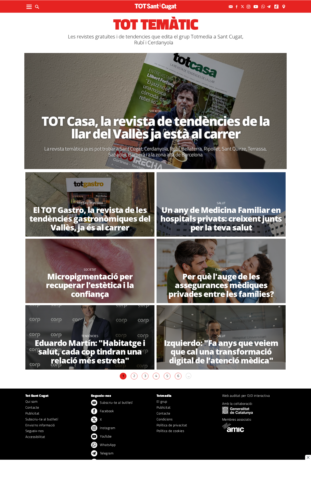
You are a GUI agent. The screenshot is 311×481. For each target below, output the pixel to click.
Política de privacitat (172, 425)
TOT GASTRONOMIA (90, 203)
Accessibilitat (35, 436)
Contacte (32, 407)
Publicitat (32, 413)
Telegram (106, 453)
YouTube (105, 436)
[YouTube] (256, 6)
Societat (155, 111)
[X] (243, 6)
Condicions (165, 419)
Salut (221, 203)
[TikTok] (277, 6)
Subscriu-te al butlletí (41, 419)
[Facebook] (237, 6)
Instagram (107, 427)
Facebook (106, 410)
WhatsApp (107, 444)
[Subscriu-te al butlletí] (231, 6)
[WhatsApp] (263, 6)
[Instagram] (249, 6)
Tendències (89, 336)
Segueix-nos (34, 430)
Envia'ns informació (40, 425)
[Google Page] (284, 6)
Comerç (221, 269)
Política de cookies (170, 430)
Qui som (31, 401)
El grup (162, 401)
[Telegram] (269, 6)
